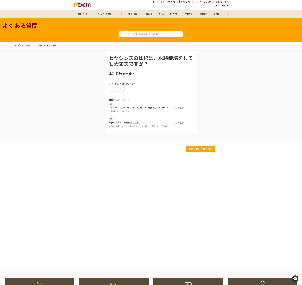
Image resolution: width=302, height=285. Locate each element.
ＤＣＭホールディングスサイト (163, 2)
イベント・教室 (131, 14)
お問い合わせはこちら (200, 149)
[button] (295, 278)
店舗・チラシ (83, 14)
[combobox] (151, 34)
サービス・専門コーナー (107, 14)
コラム (161, 14)
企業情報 (217, 14)
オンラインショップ (203, 2)
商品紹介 (148, 14)
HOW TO (173, 14)
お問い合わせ (221, 2)
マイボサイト (186, 2)
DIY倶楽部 (188, 14)
